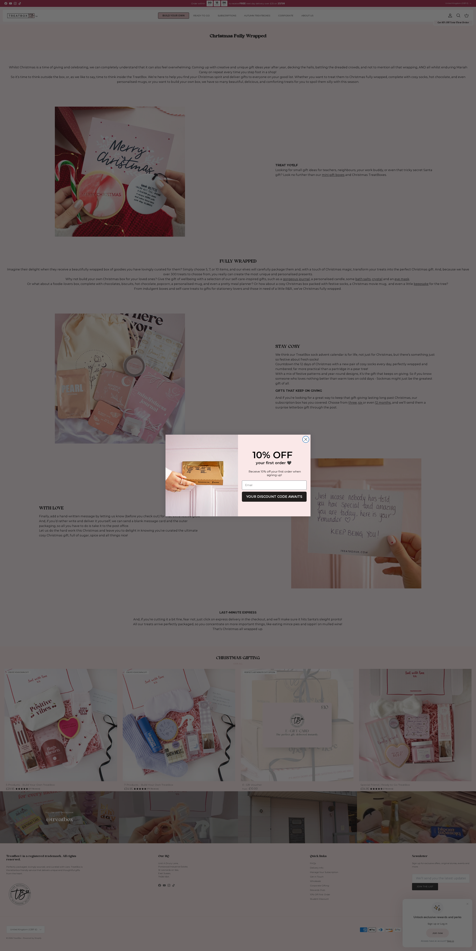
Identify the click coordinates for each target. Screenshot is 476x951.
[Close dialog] (306, 439)
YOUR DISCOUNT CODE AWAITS (274, 497)
